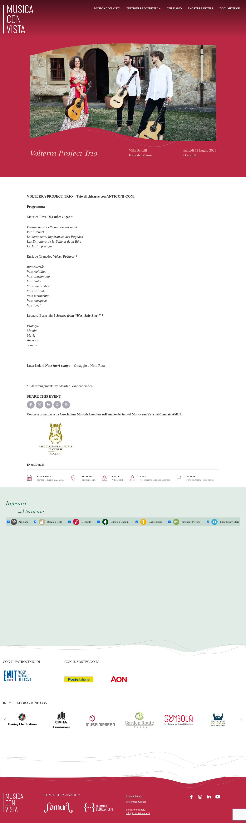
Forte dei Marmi (88, 480)
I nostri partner (201, 8)
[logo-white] (13, 802)
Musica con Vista (107, 8)
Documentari (229, 8)
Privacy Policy (134, 796)
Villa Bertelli (117, 480)
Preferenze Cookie (136, 801)
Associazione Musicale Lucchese (155, 480)
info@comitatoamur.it (138, 813)
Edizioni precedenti (142, 8)
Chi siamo (174, 8)
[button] (5, 720)
